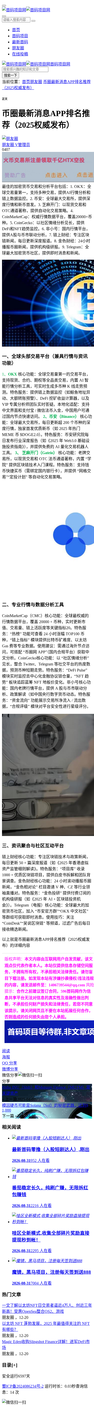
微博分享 (10, 1069)
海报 (6, 1057)
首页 (16, 30)
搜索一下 (10, 75)
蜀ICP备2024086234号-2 (23, 1386)
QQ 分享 (9, 1063)
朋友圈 (18, 48)
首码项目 (20, 36)
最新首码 (20, 42)
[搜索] (4, 16)
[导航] (4, 5)
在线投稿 (20, 54)
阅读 (6, 1051)
